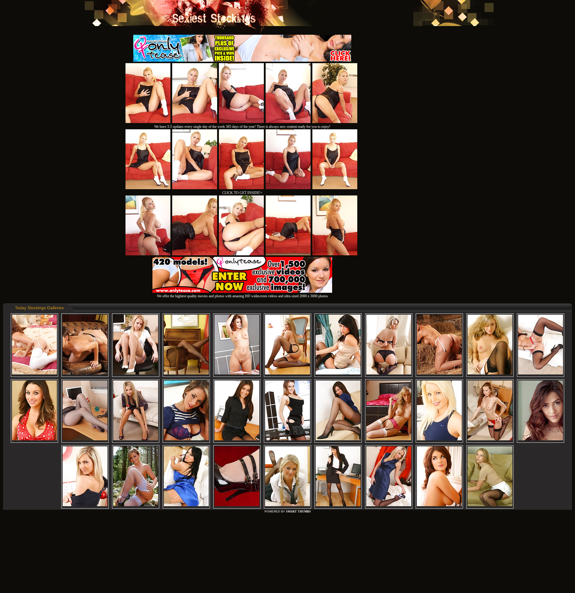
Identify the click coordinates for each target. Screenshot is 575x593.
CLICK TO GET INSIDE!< (242, 193)
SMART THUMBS (298, 511)
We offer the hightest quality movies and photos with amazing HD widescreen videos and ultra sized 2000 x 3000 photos (242, 296)
